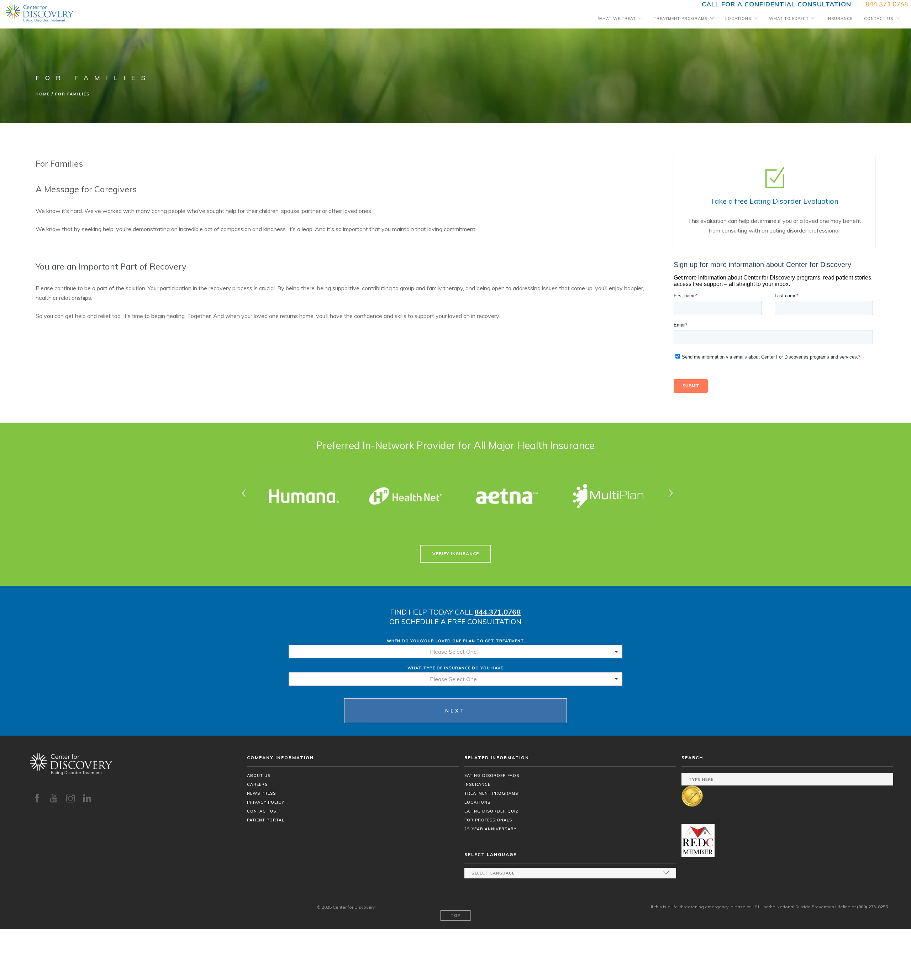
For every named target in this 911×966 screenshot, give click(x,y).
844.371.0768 (497, 611)
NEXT (455, 711)
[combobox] (455, 679)
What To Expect (789, 18)
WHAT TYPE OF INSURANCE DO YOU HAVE (455, 667)
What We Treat (617, 18)
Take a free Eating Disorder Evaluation (774, 201)
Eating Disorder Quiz (491, 811)
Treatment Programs (680, 18)
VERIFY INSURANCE (455, 553)
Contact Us (878, 18)
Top (456, 915)
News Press (261, 793)
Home (43, 94)
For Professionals (488, 820)
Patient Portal (265, 820)
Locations (738, 18)
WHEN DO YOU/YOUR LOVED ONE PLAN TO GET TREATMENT (455, 640)
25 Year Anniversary (490, 828)
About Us (258, 775)
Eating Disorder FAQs (491, 775)
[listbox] (455, 651)
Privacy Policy (265, 802)
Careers (257, 784)
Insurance (840, 18)
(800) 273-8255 (872, 906)
